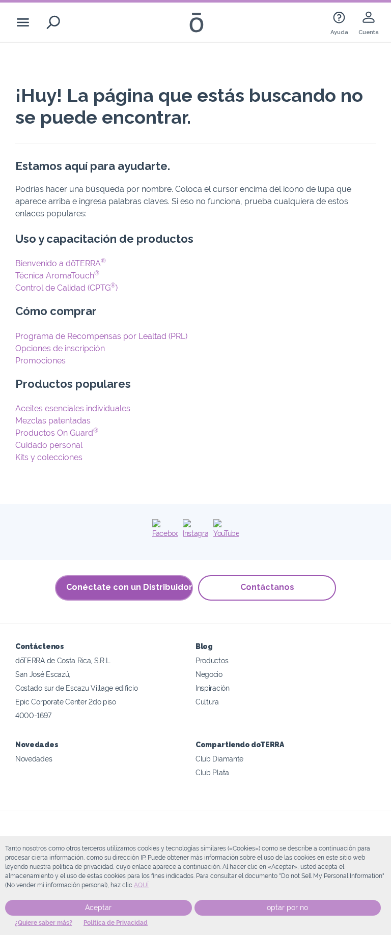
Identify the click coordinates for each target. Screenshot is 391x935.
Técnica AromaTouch (57, 275)
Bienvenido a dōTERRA (60, 263)
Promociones (40, 360)
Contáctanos (267, 587)
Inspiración (213, 688)
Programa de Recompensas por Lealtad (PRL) (101, 336)
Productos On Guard (56, 433)
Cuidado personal (48, 445)
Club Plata (212, 772)
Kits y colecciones (48, 457)
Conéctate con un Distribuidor (129, 587)
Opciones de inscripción (60, 348)
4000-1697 (33, 715)
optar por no (287, 907)
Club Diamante (219, 758)
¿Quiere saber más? (43, 922)
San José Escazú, (42, 674)
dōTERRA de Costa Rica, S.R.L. (63, 660)
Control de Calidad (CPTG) (66, 288)
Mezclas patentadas (53, 421)
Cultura (207, 701)
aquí (141, 885)
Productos (212, 660)
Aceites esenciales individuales (72, 408)
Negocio (209, 674)
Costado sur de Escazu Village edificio (76, 688)
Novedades (33, 758)
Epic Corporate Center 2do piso (65, 701)
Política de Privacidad (115, 922)
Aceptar (98, 907)
